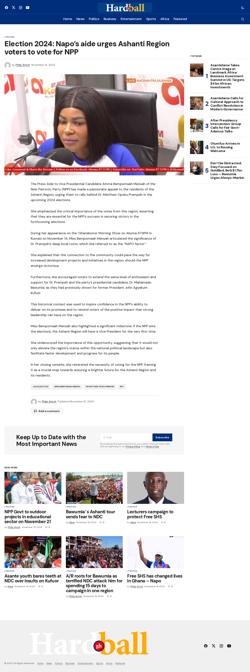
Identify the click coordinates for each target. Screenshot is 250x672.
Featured (120, 663)
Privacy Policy (133, 446)
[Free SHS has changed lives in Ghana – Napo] (155, 552)
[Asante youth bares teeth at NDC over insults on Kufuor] (32, 552)
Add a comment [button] (49, 411)
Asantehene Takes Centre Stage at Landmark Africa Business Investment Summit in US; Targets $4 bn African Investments (227, 76)
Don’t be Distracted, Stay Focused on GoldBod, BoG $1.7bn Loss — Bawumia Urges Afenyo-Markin (227, 170)
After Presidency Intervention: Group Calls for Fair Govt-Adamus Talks (225, 126)
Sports (99, 663)
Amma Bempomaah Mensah (67, 387)
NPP (122, 387)
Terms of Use (152, 446)
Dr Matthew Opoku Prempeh (100, 387)
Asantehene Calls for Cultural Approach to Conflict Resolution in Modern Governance (227, 103)
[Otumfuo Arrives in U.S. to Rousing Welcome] (196, 147)
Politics (10, 37)
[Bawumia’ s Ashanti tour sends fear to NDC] (94, 488)
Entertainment (85, 663)
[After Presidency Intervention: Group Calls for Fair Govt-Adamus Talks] (196, 125)
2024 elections (40, 387)
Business (70, 663)
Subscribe (162, 437)
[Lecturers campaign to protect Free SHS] (155, 488)
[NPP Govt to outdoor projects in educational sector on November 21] (32, 488)
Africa (109, 663)
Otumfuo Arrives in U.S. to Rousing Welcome (225, 147)
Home (40, 663)
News (49, 663)
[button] (243, 7)
